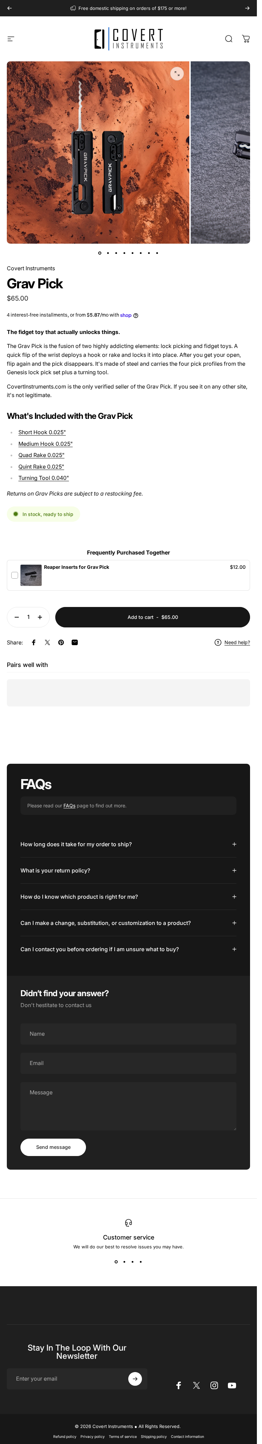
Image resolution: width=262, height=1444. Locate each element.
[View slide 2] (124, 1262)
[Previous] (9, 8)
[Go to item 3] (116, 253)
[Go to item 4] (124, 253)
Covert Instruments (31, 268)
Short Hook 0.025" (42, 432)
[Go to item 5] (133, 253)
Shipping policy (154, 1436)
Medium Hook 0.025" (45, 443)
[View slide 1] (116, 1262)
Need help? (237, 642)
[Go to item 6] (141, 253)
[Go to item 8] (157, 253)
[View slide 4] (141, 1262)
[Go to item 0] (100, 253)
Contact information (187, 1436)
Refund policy (64, 1436)
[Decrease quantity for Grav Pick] (15, 617)
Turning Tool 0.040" (43, 477)
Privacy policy (93, 1436)
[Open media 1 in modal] (177, 73)
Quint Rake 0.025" (41, 466)
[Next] (247, 8)
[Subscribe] (135, 1379)
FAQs (69, 805)
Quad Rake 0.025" (41, 455)
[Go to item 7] (149, 253)
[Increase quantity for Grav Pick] (41, 617)
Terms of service (123, 1436)
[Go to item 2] (108, 253)
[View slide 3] (133, 1262)
